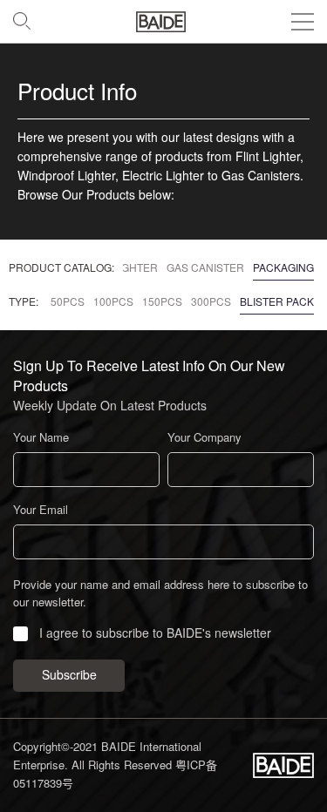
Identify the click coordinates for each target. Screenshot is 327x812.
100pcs (113, 301)
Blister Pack (277, 301)
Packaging (283, 267)
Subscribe (69, 675)
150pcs (162, 301)
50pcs (68, 301)
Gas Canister (205, 267)
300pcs (211, 301)
